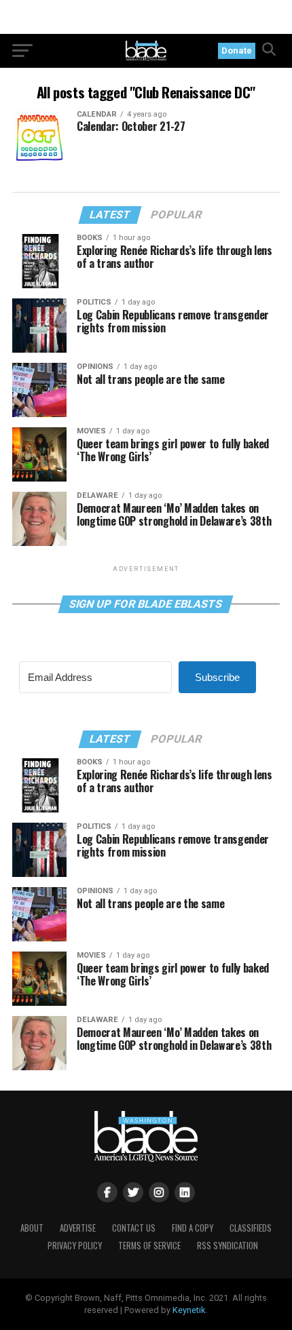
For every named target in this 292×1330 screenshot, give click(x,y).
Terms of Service (149, 1245)
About (31, 1227)
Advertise (78, 1227)
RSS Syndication (227, 1245)
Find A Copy (192, 1227)
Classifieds (251, 1227)
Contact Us (134, 1227)
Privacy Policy (75, 1245)
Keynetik (188, 1310)
